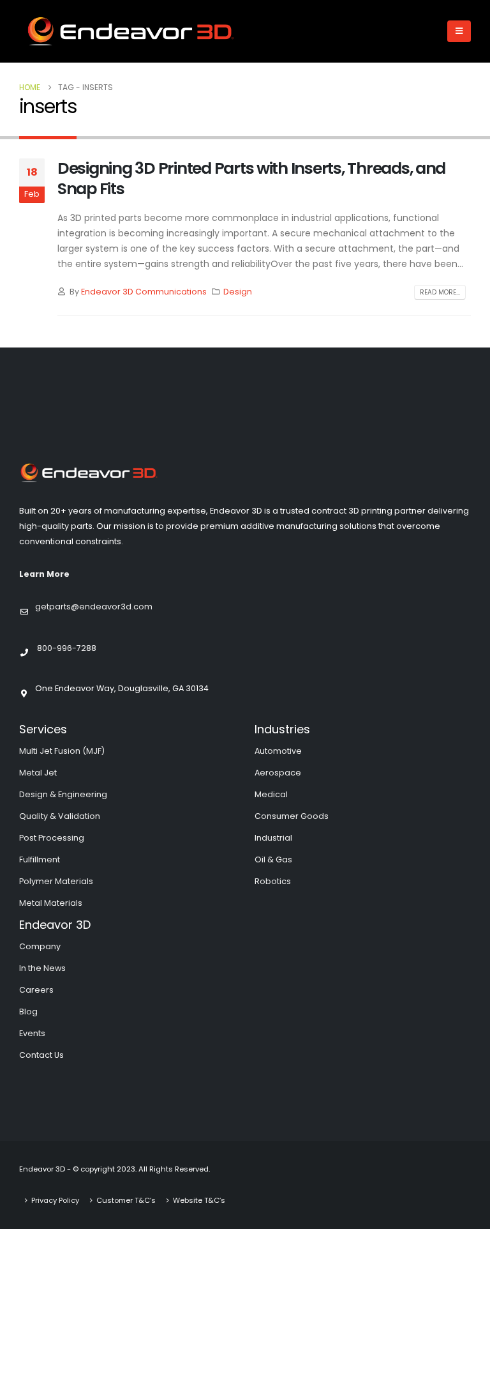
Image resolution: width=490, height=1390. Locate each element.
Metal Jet (38, 772)
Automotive (278, 750)
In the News (42, 968)
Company (40, 946)
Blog (28, 1011)
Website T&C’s (199, 1200)
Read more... (440, 292)
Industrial (273, 837)
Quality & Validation (59, 816)
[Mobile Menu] (459, 31)
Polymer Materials (56, 881)
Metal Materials (50, 902)
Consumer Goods (292, 816)
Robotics (273, 881)
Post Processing (51, 837)
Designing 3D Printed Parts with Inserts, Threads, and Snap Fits (251, 179)
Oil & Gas (273, 859)
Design (237, 291)
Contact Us (41, 1055)
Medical (271, 794)
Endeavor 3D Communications (144, 291)
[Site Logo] (130, 31)
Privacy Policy (55, 1200)
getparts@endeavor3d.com (93, 606)
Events (32, 1033)
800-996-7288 (66, 647)
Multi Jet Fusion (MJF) (62, 750)
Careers (36, 989)
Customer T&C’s (126, 1200)
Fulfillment (39, 859)
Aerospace (278, 772)
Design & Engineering (63, 794)
